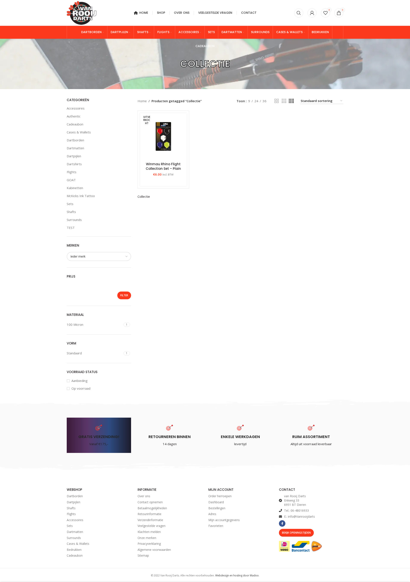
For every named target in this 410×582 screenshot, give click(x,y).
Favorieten (215, 526)
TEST (71, 227)
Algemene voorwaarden (154, 550)
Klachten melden (149, 532)
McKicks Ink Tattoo (81, 196)
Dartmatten (75, 148)
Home (142, 101)
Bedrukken (74, 550)
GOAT (71, 180)
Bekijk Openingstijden (296, 532)
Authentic (73, 116)
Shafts (71, 212)
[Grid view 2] (276, 101)
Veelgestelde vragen (152, 526)
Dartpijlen (74, 156)
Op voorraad (80, 388)
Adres (212, 514)
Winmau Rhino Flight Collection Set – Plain (163, 166)
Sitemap (143, 555)
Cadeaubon (75, 124)
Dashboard (216, 502)
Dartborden (75, 140)
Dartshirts (74, 164)
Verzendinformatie (150, 520)
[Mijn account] (312, 13)
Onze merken (147, 538)
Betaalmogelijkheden (152, 508)
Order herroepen (220, 496)
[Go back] (174, 64)
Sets (70, 204)
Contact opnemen (150, 502)
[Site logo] (81, 12)
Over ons (144, 496)
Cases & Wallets (79, 132)
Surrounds (74, 220)
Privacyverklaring (149, 544)
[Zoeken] (298, 13)
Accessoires (76, 108)
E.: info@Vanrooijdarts (299, 516)
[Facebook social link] (282, 523)
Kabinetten (75, 188)
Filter (124, 295)
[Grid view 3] (284, 101)
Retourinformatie (149, 514)
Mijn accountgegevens (224, 520)
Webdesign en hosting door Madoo (237, 575)
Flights (71, 172)
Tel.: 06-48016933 (296, 510)
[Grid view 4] (291, 101)
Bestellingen (216, 508)
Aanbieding (79, 380)
